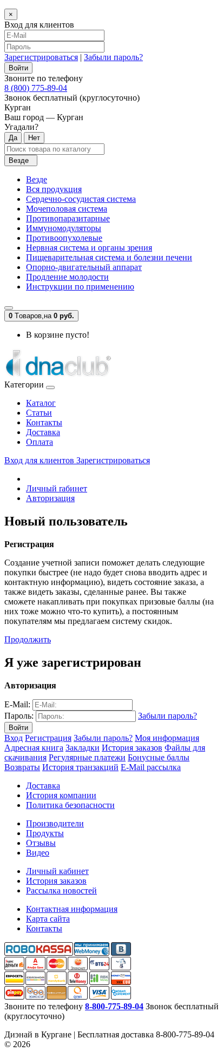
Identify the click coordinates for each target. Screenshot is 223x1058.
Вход (13, 737)
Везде (36, 179)
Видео (37, 852)
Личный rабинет (56, 488)
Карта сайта (48, 918)
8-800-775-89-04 (114, 1006)
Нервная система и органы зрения (89, 247)
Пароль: (19, 715)
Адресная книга (33, 747)
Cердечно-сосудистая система (81, 198)
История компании (61, 795)
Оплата (39, 441)
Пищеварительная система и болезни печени (109, 257)
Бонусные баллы (158, 757)
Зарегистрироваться (41, 57)
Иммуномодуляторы (63, 228)
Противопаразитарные (68, 218)
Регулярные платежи (87, 757)
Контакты (44, 422)
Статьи (39, 412)
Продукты (45, 833)
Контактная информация (71, 909)
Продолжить (27, 639)
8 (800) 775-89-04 (35, 88)
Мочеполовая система (66, 208)
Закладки (82, 747)
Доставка (43, 432)
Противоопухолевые (64, 237)
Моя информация (167, 737)
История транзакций (80, 767)
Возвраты (22, 767)
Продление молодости (67, 276)
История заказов (132, 747)
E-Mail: (17, 704)
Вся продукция (54, 189)
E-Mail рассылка (151, 767)
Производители (55, 823)
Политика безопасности (70, 805)
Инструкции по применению (80, 286)
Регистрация (48, 737)
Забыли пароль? (113, 57)
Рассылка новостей (61, 890)
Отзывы (41, 842)
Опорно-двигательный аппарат (84, 267)
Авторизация (50, 498)
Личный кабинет (57, 871)
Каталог (41, 403)
